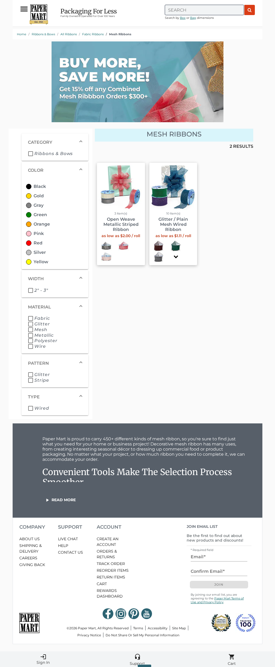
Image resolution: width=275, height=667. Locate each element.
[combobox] (204, 10)
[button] (175, 256)
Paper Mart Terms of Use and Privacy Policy (217, 600)
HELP (63, 545)
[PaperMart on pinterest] (133, 613)
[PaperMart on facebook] (108, 613)
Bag (193, 18)
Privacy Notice (89, 635)
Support (137, 660)
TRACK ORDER (111, 563)
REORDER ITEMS (113, 570)
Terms (138, 628)
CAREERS (28, 558)
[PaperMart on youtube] (146, 613)
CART (102, 583)
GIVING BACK (32, 564)
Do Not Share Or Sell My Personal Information (142, 635)
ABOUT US (29, 538)
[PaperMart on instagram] (120, 613)
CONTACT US (70, 552)
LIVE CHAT (68, 538)
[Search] (249, 10)
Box (183, 18)
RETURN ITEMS (111, 577)
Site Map (179, 628)
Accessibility (158, 628)
